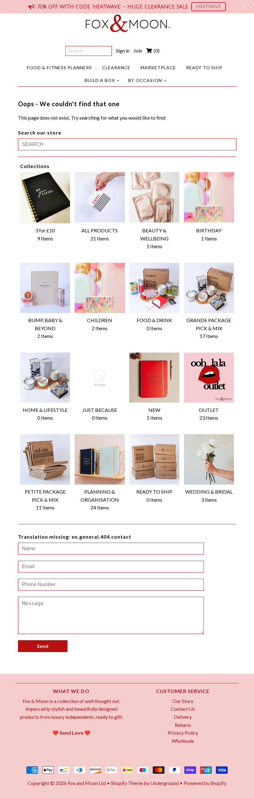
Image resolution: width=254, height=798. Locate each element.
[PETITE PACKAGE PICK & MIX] (45, 459)
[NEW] (154, 378)
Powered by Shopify (205, 783)
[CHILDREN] (100, 288)
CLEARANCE (116, 67)
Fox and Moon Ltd (87, 783)
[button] (208, 6)
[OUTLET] (209, 378)
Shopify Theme (127, 783)
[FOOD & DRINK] (154, 288)
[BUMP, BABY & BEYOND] (45, 288)
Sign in (122, 50)
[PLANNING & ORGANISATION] (100, 459)
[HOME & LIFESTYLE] (45, 378)
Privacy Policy (183, 733)
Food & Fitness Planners (59, 67)
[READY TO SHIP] (154, 459)
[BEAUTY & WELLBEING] (154, 197)
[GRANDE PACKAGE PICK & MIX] (209, 288)
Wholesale (183, 741)
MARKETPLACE (158, 67)
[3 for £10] (45, 197)
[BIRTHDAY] (209, 197)
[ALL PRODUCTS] (100, 197)
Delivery (183, 717)
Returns (183, 725)
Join (138, 50)
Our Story (183, 701)
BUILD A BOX (100, 80)
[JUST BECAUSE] (100, 378)
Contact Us (183, 709)
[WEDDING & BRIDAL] (209, 459)
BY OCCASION (145, 80)
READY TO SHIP (204, 67)
